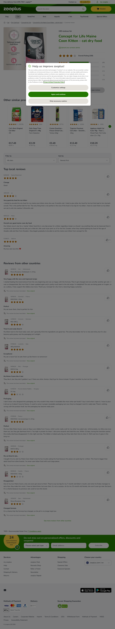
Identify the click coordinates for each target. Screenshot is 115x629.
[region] (58, 84)
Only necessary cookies (58, 101)
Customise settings (58, 88)
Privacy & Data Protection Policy (54, 82)
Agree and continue (58, 94)
